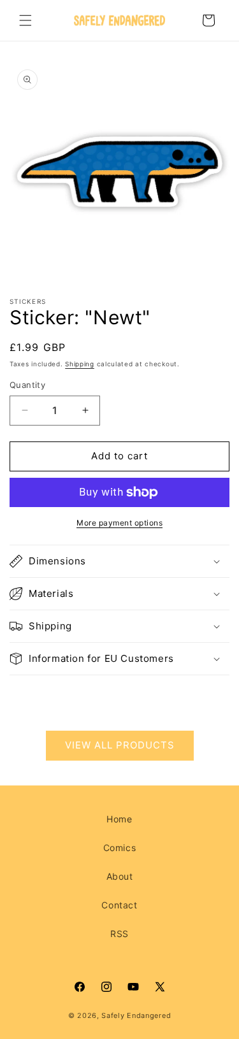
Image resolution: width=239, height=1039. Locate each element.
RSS (119, 933)
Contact (119, 904)
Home (119, 818)
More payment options (119, 522)
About (119, 876)
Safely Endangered (136, 1015)
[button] (25, 20)
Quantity (27, 385)
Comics (119, 847)
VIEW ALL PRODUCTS (120, 745)
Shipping (79, 364)
